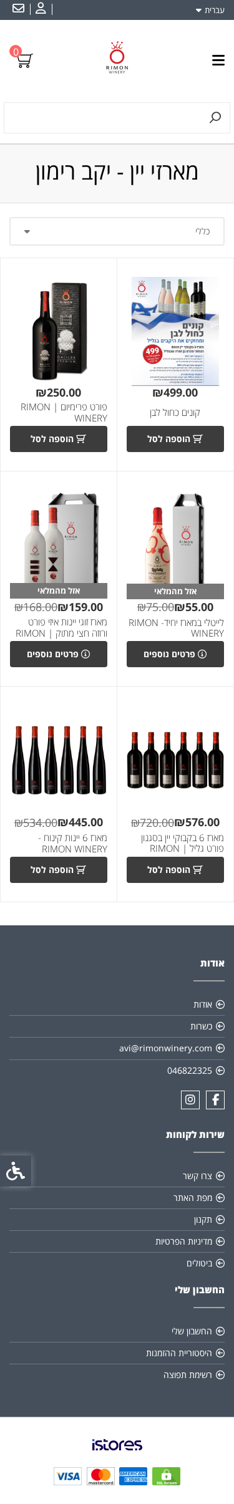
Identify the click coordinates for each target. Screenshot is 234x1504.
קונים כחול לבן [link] (175, 412)
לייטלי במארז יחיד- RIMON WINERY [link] (176, 628)
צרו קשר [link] (197, 1176)
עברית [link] (215, 10)
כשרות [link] (201, 1026)
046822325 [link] (189, 1070)
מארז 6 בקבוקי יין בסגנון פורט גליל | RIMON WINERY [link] (182, 848)
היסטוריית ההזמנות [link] (179, 1353)
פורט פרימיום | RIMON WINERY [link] (64, 412)
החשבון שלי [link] (192, 1331)
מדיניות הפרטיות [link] (183, 1241)
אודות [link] (202, 1004)
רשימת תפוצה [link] (187, 1375)
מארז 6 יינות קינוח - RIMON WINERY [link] (72, 843)
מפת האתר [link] (192, 1197)
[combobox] (117, 231)
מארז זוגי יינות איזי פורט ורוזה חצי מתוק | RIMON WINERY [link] (61, 633)
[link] (39, 9)
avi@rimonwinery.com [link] (165, 1048)
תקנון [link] (203, 1219)
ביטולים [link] (199, 1263)
